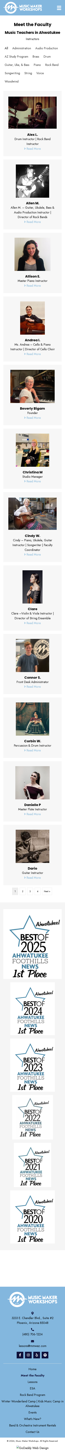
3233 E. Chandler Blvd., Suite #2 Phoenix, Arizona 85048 (33, 1320)
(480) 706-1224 (32, 1334)
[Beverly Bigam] (32, 386)
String (28, 73)
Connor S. (32, 677)
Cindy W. (32, 535)
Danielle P (32, 805)
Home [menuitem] (32, 1369)
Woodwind (11, 81)
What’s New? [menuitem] (32, 1419)
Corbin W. (32, 741)
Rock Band (51, 65)
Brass (35, 56)
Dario (32, 868)
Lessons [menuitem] (33, 1382)
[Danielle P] (32, 782)
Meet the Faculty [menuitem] (32, 1375)
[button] (20, 1355)
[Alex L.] (32, 112)
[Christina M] (32, 450)
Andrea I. (32, 340)
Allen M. (32, 203)
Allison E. (32, 276)
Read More (33, 149)
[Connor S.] (32, 655)
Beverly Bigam (32, 408)
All (6, 48)
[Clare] (32, 586)
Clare (32, 609)
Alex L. (32, 134)
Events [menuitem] (32, 1412)
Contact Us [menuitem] (32, 1432)
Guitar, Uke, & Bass (17, 65)
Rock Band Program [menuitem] (32, 1395)
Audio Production (46, 48)
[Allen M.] (32, 181)
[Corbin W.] (32, 719)
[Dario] (32, 846)
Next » (47, 891)
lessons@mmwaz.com (32, 1346)
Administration (21, 48)
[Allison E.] (32, 254)
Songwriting (12, 73)
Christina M (32, 472)
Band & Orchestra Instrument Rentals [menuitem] (32, 1425)
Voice (40, 73)
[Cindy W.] (32, 513)
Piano (37, 65)
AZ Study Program (16, 56)
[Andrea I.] (32, 318)
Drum (47, 56)
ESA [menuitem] (32, 1388)
